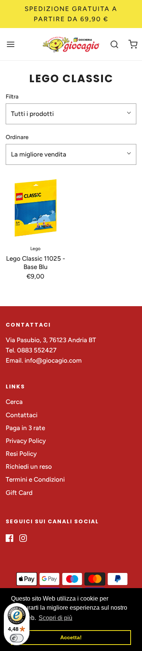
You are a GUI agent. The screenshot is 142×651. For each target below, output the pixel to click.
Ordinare (17, 137)
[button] (71, 113)
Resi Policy (21, 453)
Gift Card (19, 492)
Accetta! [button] (71, 637)
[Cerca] (114, 44)
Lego (35, 248)
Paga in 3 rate (25, 428)
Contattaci (21, 415)
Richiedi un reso (29, 466)
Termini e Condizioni (35, 479)
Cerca (14, 401)
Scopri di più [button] (55, 618)
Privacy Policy (26, 440)
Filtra (12, 96)
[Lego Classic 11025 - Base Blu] (36, 208)
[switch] (16, 638)
